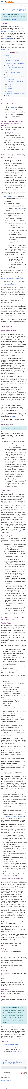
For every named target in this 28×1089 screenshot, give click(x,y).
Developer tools (7, 1063)
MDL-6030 (4, 278)
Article (13, 9)
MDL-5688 (11, 278)
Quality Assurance (17, 1063)
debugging (21, 208)
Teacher (5, 1062)
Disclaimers (3, 1086)
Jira (6, 1048)
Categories (4, 1060)
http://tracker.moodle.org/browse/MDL (13, 816)
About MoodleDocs (5, 1084)
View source (14, 10)
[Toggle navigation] (1, 2)
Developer (19, 1062)
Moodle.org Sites (18, 531)
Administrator (11, 1062)
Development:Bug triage (11, 1044)
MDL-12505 (19, 278)
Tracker (14, 19)
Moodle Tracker (9, 38)
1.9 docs (6, 9)
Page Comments (22, 9)
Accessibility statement (6, 1088)
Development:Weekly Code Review (14, 1046)
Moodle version (9, 196)
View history (23, 10)
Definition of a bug (15, 1054)
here (13, 107)
